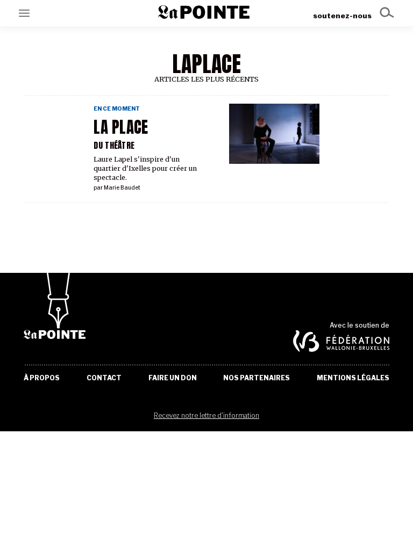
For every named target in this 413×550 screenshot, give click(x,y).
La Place (121, 127)
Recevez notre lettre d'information (206, 415)
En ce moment (117, 108)
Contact (104, 378)
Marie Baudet (122, 187)
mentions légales (353, 378)
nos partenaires (256, 378)
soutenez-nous (342, 15)
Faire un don (172, 378)
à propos (42, 378)
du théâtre (114, 145)
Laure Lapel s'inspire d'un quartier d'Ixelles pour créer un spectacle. (145, 168)
